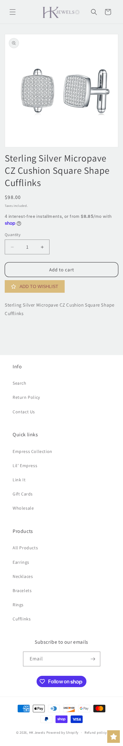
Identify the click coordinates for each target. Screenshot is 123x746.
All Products (25, 548)
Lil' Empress (25, 465)
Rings (18, 605)
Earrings (21, 562)
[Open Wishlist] (113, 736)
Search (19, 383)
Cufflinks (22, 619)
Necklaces (23, 576)
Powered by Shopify (62, 732)
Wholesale (23, 508)
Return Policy (26, 397)
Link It (19, 480)
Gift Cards (23, 494)
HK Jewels (37, 732)
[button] (13, 12)
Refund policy (96, 732)
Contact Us (24, 412)
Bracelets (22, 590)
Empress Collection (32, 451)
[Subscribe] (93, 659)
